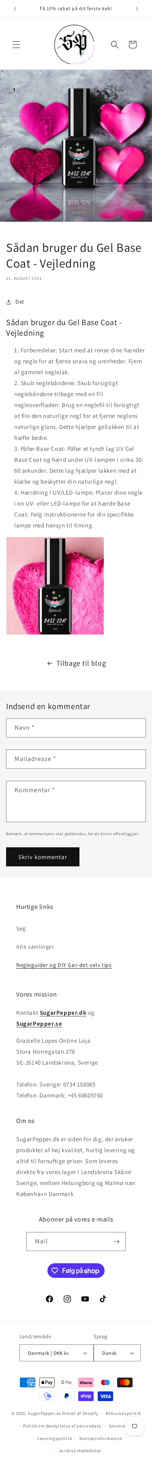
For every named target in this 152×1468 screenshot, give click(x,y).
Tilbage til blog (81, 663)
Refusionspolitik (123, 1413)
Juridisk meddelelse (80, 1450)
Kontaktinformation (100, 1438)
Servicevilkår (123, 1426)
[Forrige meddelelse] (15, 9)
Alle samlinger (35, 946)
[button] (16, 45)
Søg (21, 928)
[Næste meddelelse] (137, 9)
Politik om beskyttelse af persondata (62, 1426)
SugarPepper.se (44, 1413)
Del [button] (19, 301)
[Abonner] (116, 1241)
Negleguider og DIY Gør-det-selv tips (64, 965)
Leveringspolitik (54, 1438)
